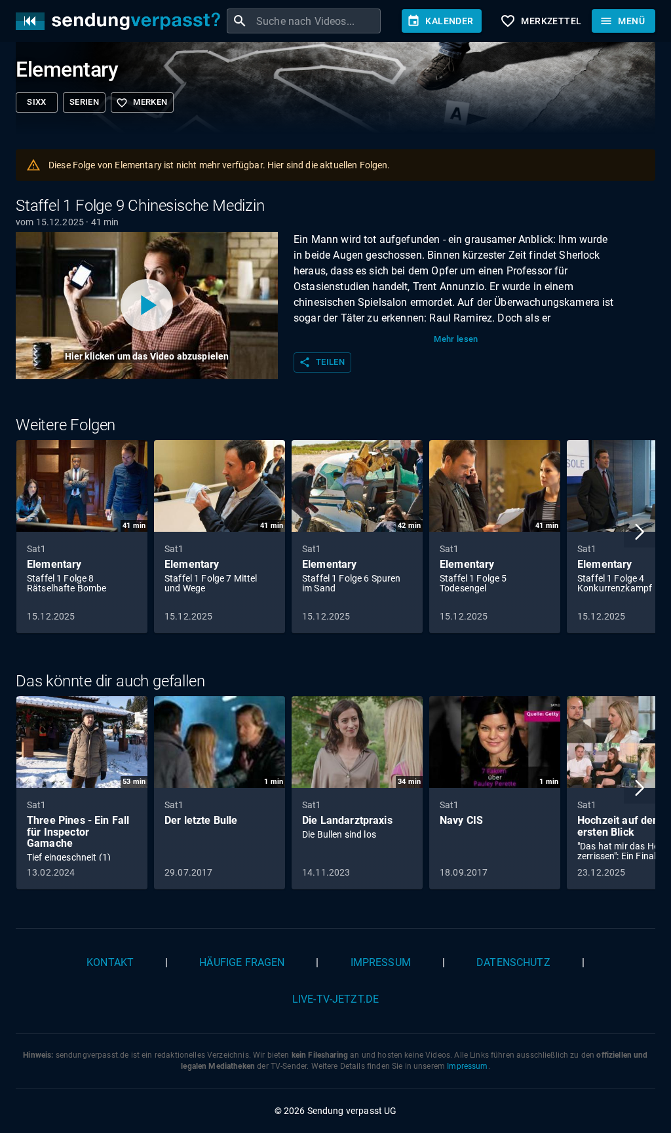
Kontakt (110, 962)
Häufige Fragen (241, 962)
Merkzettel (540, 21)
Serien (84, 102)
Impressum (381, 962)
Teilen (322, 362)
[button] (639, 532)
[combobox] (317, 21)
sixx (37, 102)
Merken (141, 103)
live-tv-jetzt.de (335, 999)
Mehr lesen (456, 339)
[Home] (121, 21)
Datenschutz (513, 962)
